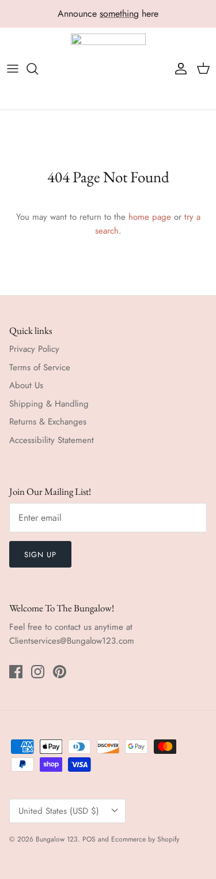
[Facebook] (15, 671)
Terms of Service (39, 367)
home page (149, 217)
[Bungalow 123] (108, 68)
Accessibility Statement (51, 440)
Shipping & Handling (49, 403)
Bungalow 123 (57, 839)
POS (89, 839)
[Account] (178, 68)
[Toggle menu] (12, 68)
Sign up (40, 554)
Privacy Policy (34, 349)
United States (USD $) (58, 811)
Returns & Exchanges (47, 421)
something (119, 13)
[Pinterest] (59, 671)
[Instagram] (37, 671)
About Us (26, 385)
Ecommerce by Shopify (145, 839)
